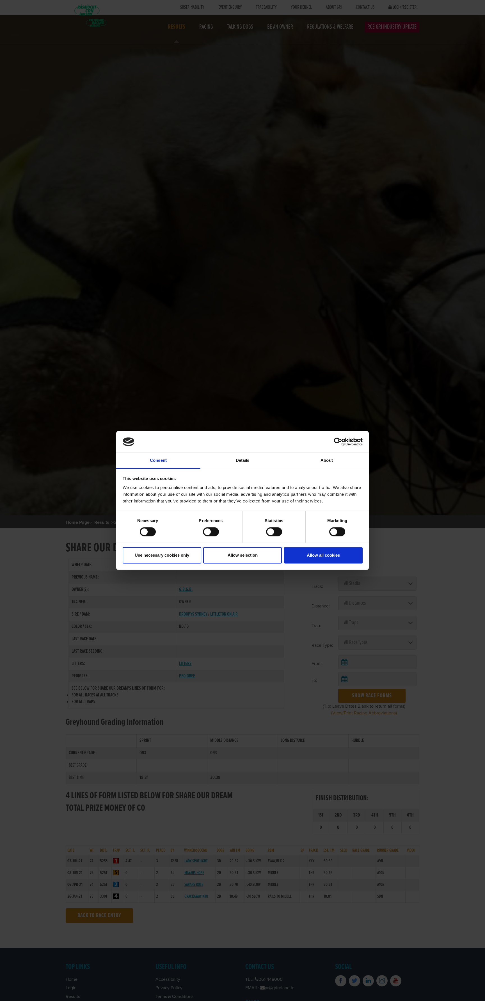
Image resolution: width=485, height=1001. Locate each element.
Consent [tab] (158, 460)
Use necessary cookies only (162, 555)
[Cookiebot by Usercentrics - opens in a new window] (338, 442)
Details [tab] (243, 460)
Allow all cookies (323, 555)
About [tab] (327, 460)
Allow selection (243, 555)
